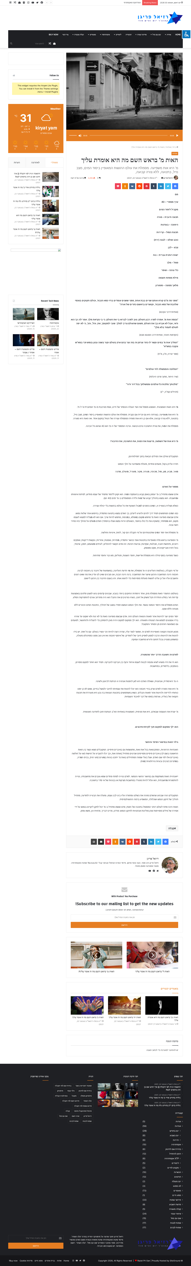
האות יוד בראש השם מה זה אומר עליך (125, 1017)
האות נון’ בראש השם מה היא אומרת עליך (163, 1019)
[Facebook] (153, 871)
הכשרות (128, 35)
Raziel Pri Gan (143, 1260)
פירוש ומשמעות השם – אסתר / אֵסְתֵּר (24, 351)
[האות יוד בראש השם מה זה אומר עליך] (124, 1005)
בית (174, 147)
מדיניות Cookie (26, 1260)
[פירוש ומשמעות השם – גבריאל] (104, 1095)
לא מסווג (177, 1186)
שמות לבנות (175, 1223)
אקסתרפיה (106, 35)
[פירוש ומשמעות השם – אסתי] (48, 340)
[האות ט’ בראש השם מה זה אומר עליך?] (50, 233)
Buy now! (53, 35)
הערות (17, 162)
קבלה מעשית (79, 35)
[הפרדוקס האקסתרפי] (23, 314)
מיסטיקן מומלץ (86, 1096)
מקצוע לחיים (173, 1167)
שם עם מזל (157, 35)
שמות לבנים (175, 1227)
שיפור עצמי (176, 1213)
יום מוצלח (176, 1181)
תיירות (176, 1140)
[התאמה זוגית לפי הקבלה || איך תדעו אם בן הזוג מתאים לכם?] (50, 177)
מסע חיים (176, 1195)
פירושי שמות (142, 35)
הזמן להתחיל (175, 1154)
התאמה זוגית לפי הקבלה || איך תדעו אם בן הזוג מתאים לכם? (27, 175)
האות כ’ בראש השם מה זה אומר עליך (88, 1017)
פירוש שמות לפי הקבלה (83, 1106)
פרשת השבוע (175, 1204)
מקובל (74, 1096)
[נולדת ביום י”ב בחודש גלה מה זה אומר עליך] (50, 206)
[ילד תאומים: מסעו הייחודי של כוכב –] (131, 1103)
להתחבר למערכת (168, 1050)
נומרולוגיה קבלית (61, 1096)
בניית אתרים (50, 1260)
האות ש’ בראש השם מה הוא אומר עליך (28, 217)
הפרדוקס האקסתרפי (25, 323)
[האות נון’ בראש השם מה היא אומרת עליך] (161, 1005)
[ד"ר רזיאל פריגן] (160, 17)
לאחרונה (35, 162)
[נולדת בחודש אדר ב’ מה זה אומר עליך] (50, 191)
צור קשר (65, 35)
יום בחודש (174, 1130)
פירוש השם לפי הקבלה (70, 1101)
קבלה (171, 828)
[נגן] (177, 135)
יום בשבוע (174, 1135)
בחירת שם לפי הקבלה (63, 1086)
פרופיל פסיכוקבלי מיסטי (83, 1111)
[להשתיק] (79, 135)
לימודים (118, 35)
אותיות (168, 147)
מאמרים (93, 35)
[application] (124, 135)
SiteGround (175, 1260)
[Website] (157, 871)
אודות (169, 35)
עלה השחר (87, 1101)
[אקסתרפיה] (48, 314)
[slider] (73, 132)
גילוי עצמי (70, 1091)
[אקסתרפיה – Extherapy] (104, 1103)
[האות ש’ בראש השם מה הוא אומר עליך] (50, 219)
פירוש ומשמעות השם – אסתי (129, 2)
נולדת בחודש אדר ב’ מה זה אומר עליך (26, 189)
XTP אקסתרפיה (171, 1158)
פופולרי (54, 162)
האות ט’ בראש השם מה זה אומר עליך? (26, 231)
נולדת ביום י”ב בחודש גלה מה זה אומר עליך (26, 203)
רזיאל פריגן (168, 178)
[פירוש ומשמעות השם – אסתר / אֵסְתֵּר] (23, 340)
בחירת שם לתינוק (173, 1149)
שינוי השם (75, 1116)
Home (178, 35)
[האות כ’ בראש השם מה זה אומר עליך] (87, 1005)
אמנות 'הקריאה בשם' (84, 1086)
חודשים (177, 1177)
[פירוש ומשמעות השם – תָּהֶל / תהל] (118, 1103)
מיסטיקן (60, 1091)
